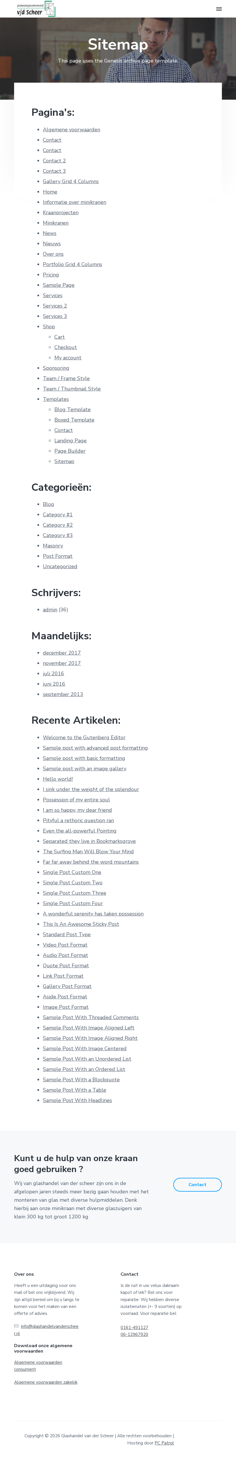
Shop (49, 326)
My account (67, 357)
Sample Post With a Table (74, 1090)
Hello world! (58, 779)
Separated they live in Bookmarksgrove (89, 841)
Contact (52, 139)
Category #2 (58, 525)
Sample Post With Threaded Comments (91, 1017)
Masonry (53, 545)
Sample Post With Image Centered (85, 1048)
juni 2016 (54, 683)
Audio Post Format (65, 955)
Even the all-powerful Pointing (80, 830)
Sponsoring (56, 368)
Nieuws (52, 243)
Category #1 (58, 514)
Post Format (58, 556)
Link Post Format (63, 975)
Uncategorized (60, 566)
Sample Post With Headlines (77, 1100)
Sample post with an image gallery (84, 768)
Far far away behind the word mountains (91, 861)
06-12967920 (134, 1334)
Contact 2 (54, 160)
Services (52, 295)
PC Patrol (164, 1443)
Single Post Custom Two (72, 882)
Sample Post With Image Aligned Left (88, 1027)
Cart (59, 336)
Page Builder (69, 451)
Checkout (65, 347)
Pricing (51, 274)
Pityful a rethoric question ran (78, 820)
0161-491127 (134, 1327)
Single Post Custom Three (74, 893)
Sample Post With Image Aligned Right (90, 1038)
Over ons (53, 254)
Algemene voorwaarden (71, 129)
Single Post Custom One (72, 872)
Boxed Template (74, 419)
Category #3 (58, 535)
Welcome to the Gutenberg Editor (84, 737)
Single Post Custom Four (73, 903)
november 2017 (62, 663)
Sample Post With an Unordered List (87, 1058)
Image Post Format (66, 1007)
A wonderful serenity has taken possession (93, 913)
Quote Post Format (66, 965)
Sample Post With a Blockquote (81, 1079)
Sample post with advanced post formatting (95, 747)
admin (50, 609)
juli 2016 (53, 673)
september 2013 (63, 694)
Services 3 (55, 316)
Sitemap (64, 461)
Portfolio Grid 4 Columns (72, 264)
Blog (48, 504)
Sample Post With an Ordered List (84, 1069)
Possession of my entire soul (76, 799)
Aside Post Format (65, 996)
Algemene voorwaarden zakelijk (45, 1382)
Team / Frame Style (66, 378)
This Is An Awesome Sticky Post (81, 924)
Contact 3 (54, 171)
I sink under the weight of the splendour (91, 789)
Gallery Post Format (67, 986)
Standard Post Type (67, 934)
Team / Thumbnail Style (72, 388)
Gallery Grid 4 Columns (71, 181)
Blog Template (72, 409)
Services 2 (55, 305)
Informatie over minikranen (74, 202)
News (49, 233)
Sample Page (59, 285)
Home (50, 191)
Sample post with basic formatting (84, 758)
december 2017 (62, 652)
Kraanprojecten (61, 212)
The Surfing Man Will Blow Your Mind (88, 851)
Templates (56, 399)
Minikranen (55, 222)
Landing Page (70, 440)
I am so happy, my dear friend (77, 810)
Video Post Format (65, 944)
